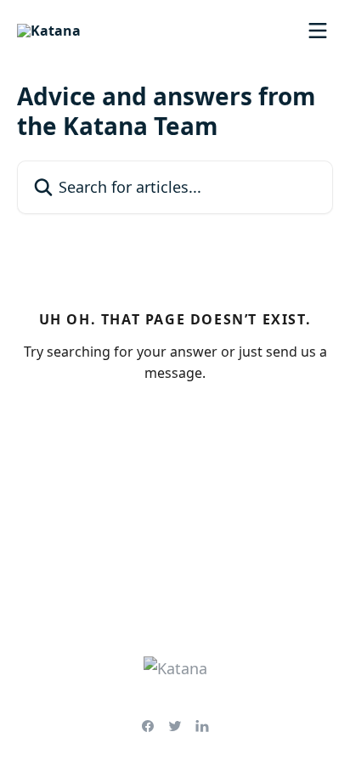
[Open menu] (317, 30)
